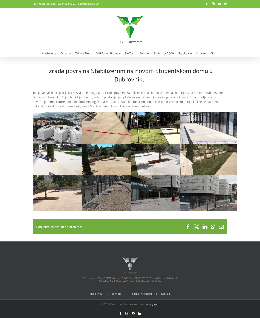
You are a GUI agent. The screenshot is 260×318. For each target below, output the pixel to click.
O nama (116, 294)
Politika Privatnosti (141, 294)
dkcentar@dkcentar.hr (88, 3)
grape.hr (156, 304)
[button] (212, 53)
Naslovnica (96, 294)
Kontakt (165, 294)
